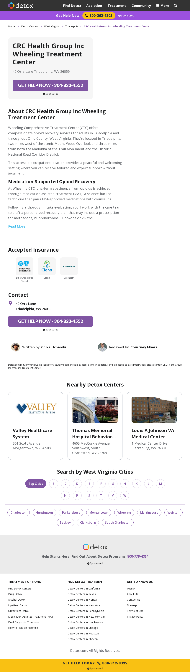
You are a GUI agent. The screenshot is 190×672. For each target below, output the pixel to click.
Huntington (44, 512)
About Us (132, 594)
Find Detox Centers (19, 588)
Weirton (173, 512)
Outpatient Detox (18, 611)
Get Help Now (67, 15)
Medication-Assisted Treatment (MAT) (31, 616)
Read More (16, 226)
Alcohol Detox (16, 599)
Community (141, 5)
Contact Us (133, 599)
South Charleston (117, 522)
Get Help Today (95, 663)
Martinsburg (149, 512)
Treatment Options (24, 582)
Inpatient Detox (17, 605)
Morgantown (98, 512)
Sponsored (127, 15)
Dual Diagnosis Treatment (24, 622)
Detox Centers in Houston (83, 633)
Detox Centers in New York (84, 605)
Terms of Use (135, 611)
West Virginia (52, 26)
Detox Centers (30, 26)
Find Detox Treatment (86, 582)
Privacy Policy (135, 616)
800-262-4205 (100, 15)
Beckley (65, 522)
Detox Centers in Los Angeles (85, 622)
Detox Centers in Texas (82, 594)
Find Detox (72, 5)
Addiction (94, 5)
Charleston (19, 512)
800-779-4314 (137, 556)
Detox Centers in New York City (86, 616)
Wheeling (124, 512)
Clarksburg (88, 522)
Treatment (117, 5)
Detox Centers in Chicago (83, 627)
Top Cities (35, 484)
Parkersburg (71, 512)
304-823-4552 (50, 85)
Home (12, 26)
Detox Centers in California (84, 588)
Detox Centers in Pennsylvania (86, 611)
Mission (131, 588)
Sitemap (132, 605)
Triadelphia (71, 26)
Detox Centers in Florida (82, 599)
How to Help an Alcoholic (23, 627)
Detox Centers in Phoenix (83, 639)
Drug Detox (15, 594)
